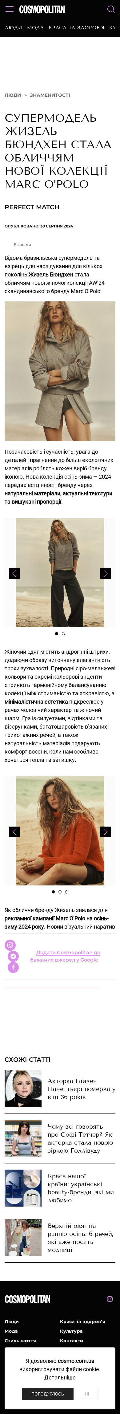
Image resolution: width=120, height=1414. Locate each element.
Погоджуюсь (47, 1393)
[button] (9, 9)
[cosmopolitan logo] (42, 9)
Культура (71, 1341)
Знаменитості (50, 105)
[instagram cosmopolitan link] (109, 1309)
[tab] (56, 644)
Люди (13, 28)
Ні (87, 1393)
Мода (35, 28)
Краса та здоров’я (77, 28)
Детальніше (60, 1377)
